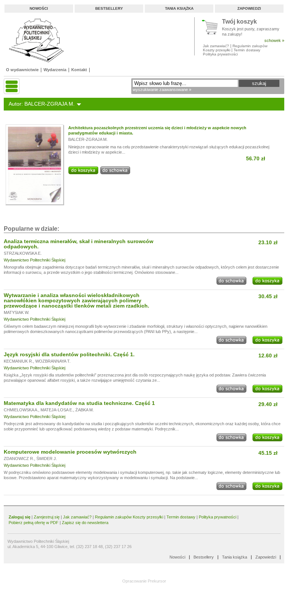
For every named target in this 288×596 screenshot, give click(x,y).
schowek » (274, 40)
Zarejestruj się (47, 517)
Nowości (39, 8)
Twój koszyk (239, 22)
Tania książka (179, 8)
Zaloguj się (19, 517)
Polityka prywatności (220, 54)
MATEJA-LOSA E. (56, 410)
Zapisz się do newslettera (85, 522)
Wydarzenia (55, 69)
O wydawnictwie (22, 69)
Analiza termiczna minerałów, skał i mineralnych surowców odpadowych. (78, 243)
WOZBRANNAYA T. (52, 361)
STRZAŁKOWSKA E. (23, 253)
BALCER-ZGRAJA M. (88, 139)
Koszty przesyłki (217, 50)
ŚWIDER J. (46, 458)
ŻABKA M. (84, 410)
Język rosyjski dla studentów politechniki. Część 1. (69, 354)
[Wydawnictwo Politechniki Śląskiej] (34, 40)
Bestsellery (109, 8)
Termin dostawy (247, 50)
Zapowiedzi (249, 8)
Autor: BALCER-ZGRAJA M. (42, 104)
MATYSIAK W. (16, 312)
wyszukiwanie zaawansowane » (162, 89)
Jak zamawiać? (216, 46)
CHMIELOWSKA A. (21, 410)
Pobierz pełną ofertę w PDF (33, 522)
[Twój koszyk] (212, 27)
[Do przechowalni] (115, 172)
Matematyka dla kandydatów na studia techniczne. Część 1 (79, 403)
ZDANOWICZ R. (19, 458)
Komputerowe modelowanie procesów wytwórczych (70, 452)
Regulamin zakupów (249, 46)
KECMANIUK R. (18, 361)
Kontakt (79, 69)
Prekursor (157, 581)
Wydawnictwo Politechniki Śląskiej (34, 260)
